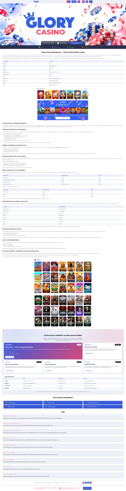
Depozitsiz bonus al (89, 353)
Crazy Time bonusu (9, 370)
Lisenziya (63, 482)
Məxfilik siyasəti (38, 482)
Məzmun (67, 482)
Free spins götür (49, 370)
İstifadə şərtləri (57, 482)
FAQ (72, 482)
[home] (36, 1)
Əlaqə (43, 482)
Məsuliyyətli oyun (49, 482)
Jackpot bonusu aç (88, 370)
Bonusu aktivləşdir (9, 357)
